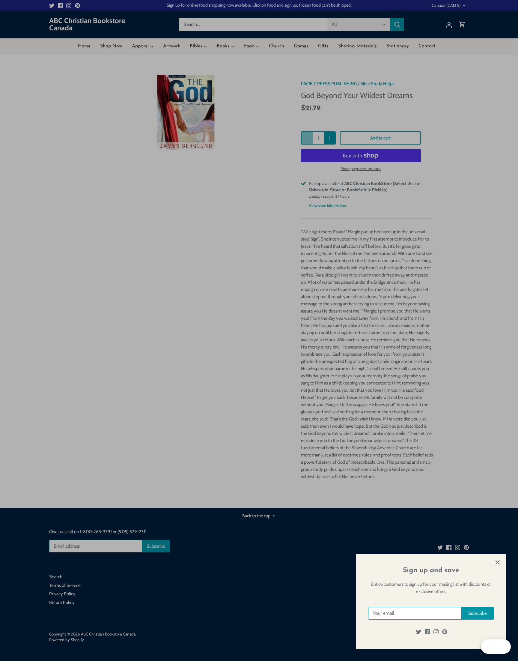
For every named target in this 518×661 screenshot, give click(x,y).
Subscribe (477, 613)
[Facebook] (427, 632)
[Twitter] (418, 632)
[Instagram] (436, 632)
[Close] (497, 562)
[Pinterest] (444, 632)
